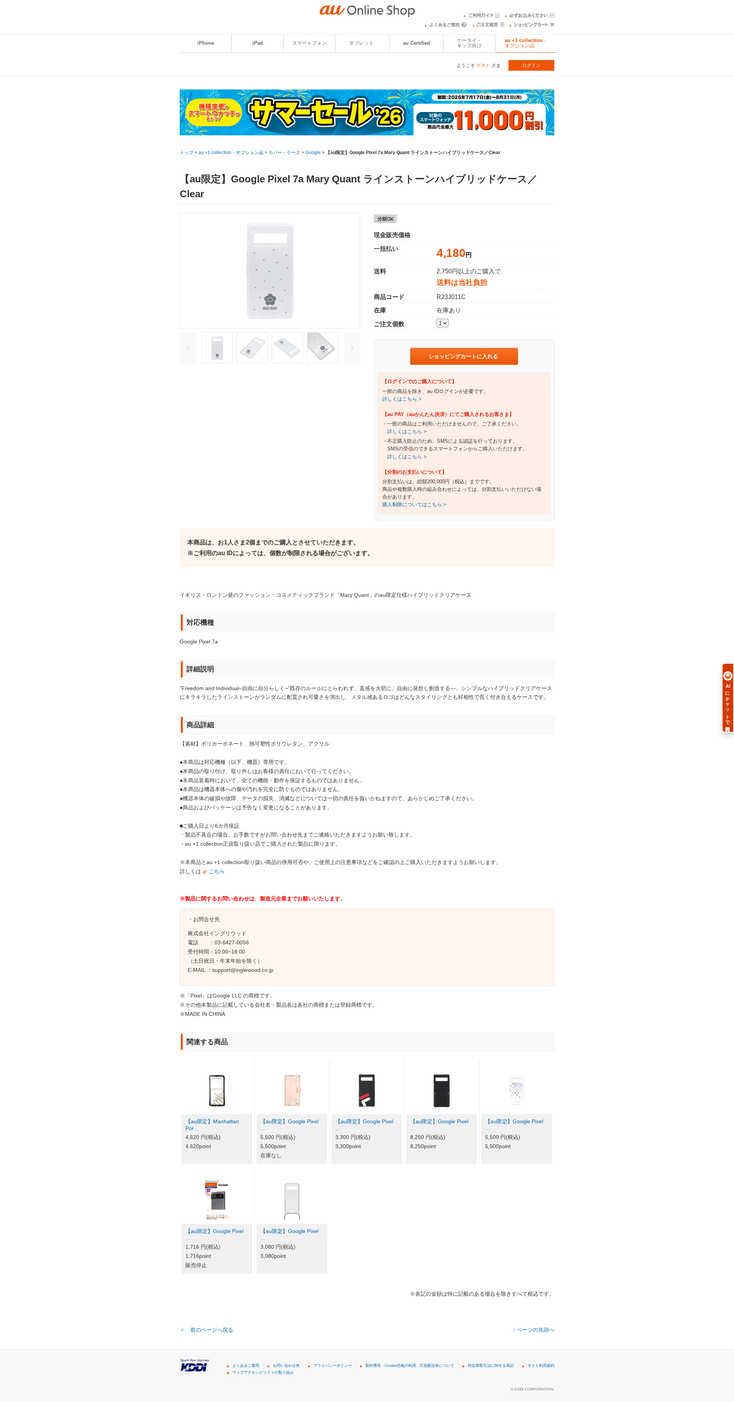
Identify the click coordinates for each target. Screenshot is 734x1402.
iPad (257, 43)
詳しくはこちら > (402, 399)
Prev (188, 348)
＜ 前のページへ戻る (206, 1330)
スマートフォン (309, 43)
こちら (217, 871)
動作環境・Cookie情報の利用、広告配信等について (409, 1365)
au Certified (416, 43)
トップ (186, 152)
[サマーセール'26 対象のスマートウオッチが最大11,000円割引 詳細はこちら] (367, 130)
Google (313, 152)
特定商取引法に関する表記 (491, 1365)
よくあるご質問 (245, 1365)
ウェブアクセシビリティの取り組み (263, 1372)
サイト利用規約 (541, 1365)
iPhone (205, 43)
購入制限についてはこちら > (414, 504)
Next (352, 348)
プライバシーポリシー (332, 1365)
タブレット (361, 43)
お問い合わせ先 (286, 1365)
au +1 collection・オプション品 (526, 43)
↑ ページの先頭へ (533, 1330)
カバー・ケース (284, 152)
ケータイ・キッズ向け (469, 43)
